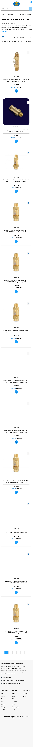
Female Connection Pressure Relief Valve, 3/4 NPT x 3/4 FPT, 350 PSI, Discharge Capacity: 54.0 (16, 481)
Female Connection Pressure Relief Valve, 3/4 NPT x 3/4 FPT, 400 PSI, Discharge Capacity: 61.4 (16, 431)
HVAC (13, 704)
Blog (2, 699)
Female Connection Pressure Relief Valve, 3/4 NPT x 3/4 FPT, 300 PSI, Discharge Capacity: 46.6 (16, 531)
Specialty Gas (15, 707)
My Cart (25, 696)
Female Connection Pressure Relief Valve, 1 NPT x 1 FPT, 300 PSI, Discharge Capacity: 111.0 (16, 231)
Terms (2, 704)
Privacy (3, 707)
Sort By (16, 37)
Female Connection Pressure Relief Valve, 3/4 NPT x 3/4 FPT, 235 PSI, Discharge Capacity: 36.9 (16, 581)
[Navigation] (2, 3)
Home (2, 14)
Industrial (14, 693)
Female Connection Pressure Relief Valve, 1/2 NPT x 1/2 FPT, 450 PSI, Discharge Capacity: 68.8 (16, 632)
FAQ (2, 701)
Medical (14, 696)
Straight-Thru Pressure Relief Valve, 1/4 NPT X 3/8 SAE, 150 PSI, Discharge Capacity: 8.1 (16, 80)
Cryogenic (14, 701)
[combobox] (16, 9)
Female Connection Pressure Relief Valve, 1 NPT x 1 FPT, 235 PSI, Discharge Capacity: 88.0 (16, 281)
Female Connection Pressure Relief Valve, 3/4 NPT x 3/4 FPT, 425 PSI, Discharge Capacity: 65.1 (16, 381)
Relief (13, 699)
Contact (3, 696)
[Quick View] (28, 52)
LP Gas (14, 709)
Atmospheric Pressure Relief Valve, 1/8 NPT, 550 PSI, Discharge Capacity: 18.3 (16, 130)
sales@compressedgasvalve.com (11, 683)
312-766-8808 (7, 677)
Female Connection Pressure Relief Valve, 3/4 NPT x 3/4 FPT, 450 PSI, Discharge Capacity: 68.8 (16, 331)
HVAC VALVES (10, 14)
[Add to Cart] (16, 91)
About (2, 693)
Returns (3, 709)
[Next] (26, 652)
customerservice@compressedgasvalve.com (14, 680)
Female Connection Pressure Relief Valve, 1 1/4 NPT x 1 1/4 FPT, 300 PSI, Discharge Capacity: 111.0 (16, 180)
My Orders (25, 693)
